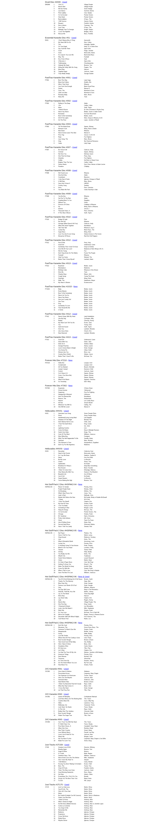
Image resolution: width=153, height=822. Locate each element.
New (75, 286)
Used (64, 2)
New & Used (83, 577)
